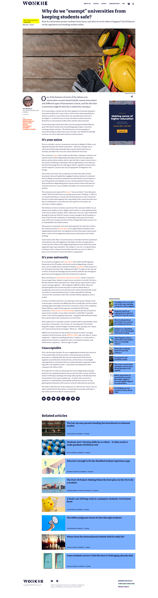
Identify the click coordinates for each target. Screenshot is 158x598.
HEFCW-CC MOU (72, 335)
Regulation (27, 123)
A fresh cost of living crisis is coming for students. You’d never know (99, 500)
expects (55, 155)
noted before (69, 261)
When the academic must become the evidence (122, 350)
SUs (123, 3)
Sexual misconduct (27, 125)
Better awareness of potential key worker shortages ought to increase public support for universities (123, 379)
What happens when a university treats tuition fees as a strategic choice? (123, 340)
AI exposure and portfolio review (120, 358)
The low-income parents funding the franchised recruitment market (98, 424)
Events (96, 3)
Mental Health (28, 121)
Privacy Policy (123, 586)
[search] (133, 4)
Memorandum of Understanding (62, 310)
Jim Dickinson (27, 108)
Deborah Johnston (73, 471)
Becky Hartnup (72, 452)
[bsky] (129, 3)
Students (26, 127)
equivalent (79, 266)
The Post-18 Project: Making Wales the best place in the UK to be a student (100, 481)
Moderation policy (125, 580)
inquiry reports (63, 228)
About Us (87, 3)
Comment (80, 433)
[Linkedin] (56, 581)
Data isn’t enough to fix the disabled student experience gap (98, 461)
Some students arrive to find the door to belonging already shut (100, 555)
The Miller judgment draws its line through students (94, 518)
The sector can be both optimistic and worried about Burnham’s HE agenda (123, 367)
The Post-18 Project (85, 490)
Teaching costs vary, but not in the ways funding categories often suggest (124, 304)
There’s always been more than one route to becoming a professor (123, 322)
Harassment (27, 120)
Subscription (114, 3)
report (69, 192)
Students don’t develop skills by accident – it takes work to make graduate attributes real (97, 443)
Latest (103, 3)
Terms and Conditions (126, 583)
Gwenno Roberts (72, 490)
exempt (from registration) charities (68, 277)
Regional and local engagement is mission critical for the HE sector (124, 313)
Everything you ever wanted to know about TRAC (123, 390)
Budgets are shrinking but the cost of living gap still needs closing (124, 331)
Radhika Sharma (72, 566)
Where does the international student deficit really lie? (96, 537)
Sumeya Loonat (72, 547)
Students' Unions (29, 129)
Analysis (25, 24)
